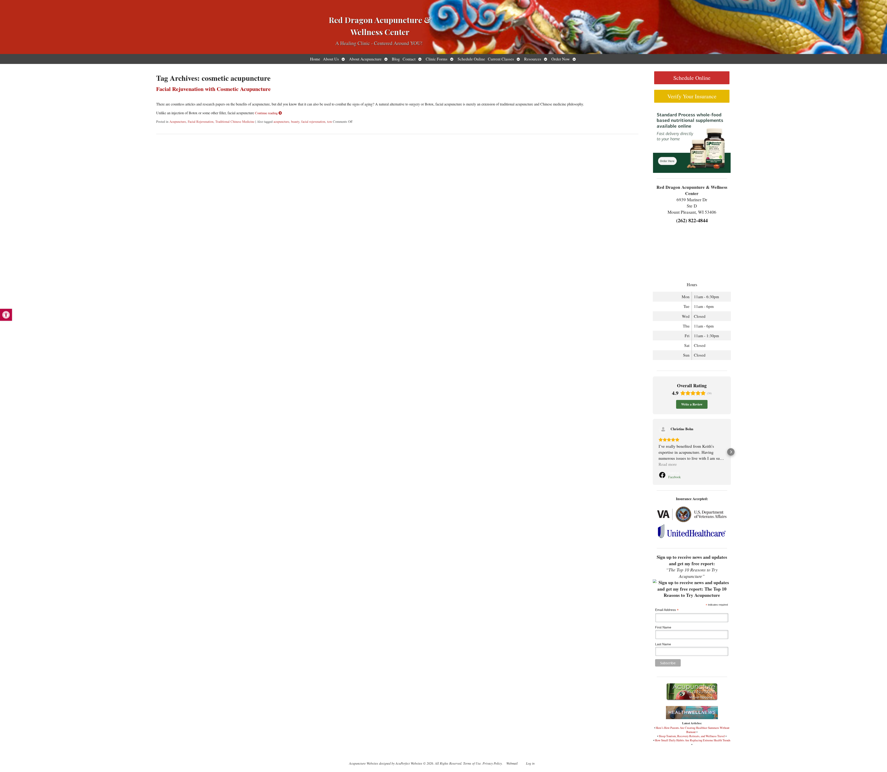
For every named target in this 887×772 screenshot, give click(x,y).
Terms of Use (472, 763)
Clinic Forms (436, 59)
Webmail (512, 763)
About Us (331, 59)
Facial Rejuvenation (200, 121)
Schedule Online (471, 59)
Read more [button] (668, 464)
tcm (329, 121)
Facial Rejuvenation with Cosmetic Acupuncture (213, 89)
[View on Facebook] (663, 429)
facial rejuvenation (313, 121)
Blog (396, 59)
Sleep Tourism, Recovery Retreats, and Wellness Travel (692, 736)
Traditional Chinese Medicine (234, 121)
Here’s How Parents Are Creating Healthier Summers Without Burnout (692, 730)
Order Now (560, 59)
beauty (295, 121)
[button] (6, 315)
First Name (663, 627)
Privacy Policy (492, 763)
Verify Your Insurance (692, 96)
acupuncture (281, 121)
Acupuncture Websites (363, 763)
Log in (530, 763)
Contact (409, 59)
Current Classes (501, 59)
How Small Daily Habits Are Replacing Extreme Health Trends (692, 740)
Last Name (663, 644)
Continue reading (267, 113)
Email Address (667, 610)
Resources (532, 59)
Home (315, 59)
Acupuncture (177, 121)
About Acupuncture (365, 59)
